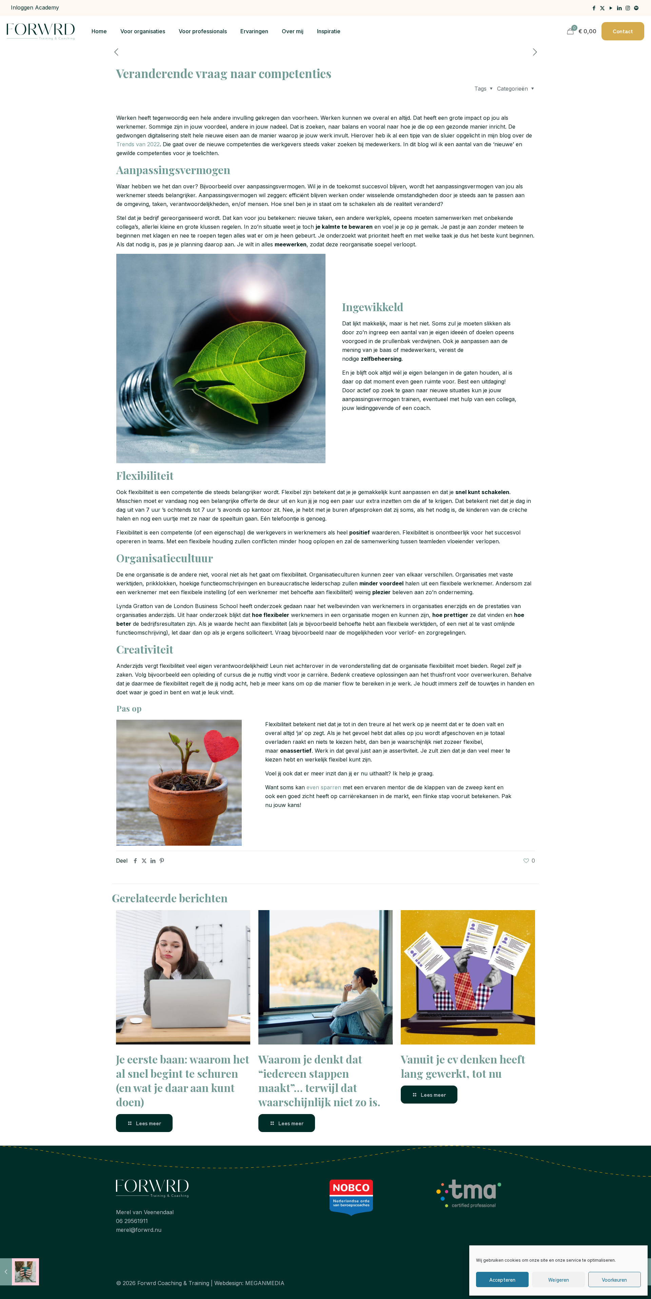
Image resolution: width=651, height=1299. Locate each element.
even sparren (324, 787)
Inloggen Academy (35, 7)
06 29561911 (132, 1221)
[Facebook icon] (593, 8)
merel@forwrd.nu (138, 1229)
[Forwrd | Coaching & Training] (41, 31)
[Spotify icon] (636, 8)
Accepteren (502, 1279)
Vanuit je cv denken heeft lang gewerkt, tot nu (463, 1066)
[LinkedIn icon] (619, 8)
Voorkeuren (614, 1279)
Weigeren (558, 1279)
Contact (623, 31)
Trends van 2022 (138, 144)
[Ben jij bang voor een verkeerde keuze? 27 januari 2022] (19, 1271)
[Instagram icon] (627, 8)
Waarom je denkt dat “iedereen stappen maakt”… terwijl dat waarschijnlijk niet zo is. (319, 1080)
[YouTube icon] (610, 8)
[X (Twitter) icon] (602, 8)
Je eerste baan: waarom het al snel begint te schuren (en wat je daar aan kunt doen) (182, 1080)
